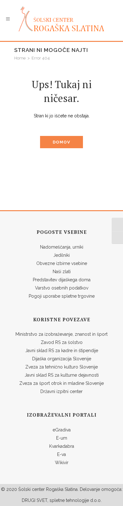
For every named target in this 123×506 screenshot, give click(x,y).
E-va (61, 454)
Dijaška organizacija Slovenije (61, 358)
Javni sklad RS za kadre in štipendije (61, 350)
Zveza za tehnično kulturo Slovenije (61, 366)
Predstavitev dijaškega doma (62, 279)
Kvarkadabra (61, 446)
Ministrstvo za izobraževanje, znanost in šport (61, 334)
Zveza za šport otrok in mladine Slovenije (61, 383)
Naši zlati (62, 271)
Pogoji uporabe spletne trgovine (62, 296)
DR (25, 500)
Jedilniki (61, 255)
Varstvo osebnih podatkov (61, 287)
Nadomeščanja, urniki (61, 247)
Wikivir (61, 462)
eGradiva (62, 429)
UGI (31, 500)
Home (20, 58)
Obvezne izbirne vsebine (61, 263)
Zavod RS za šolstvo (62, 342)
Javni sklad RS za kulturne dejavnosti (62, 375)
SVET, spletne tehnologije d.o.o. (68, 500)
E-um (61, 438)
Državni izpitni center (61, 391)
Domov (61, 142)
